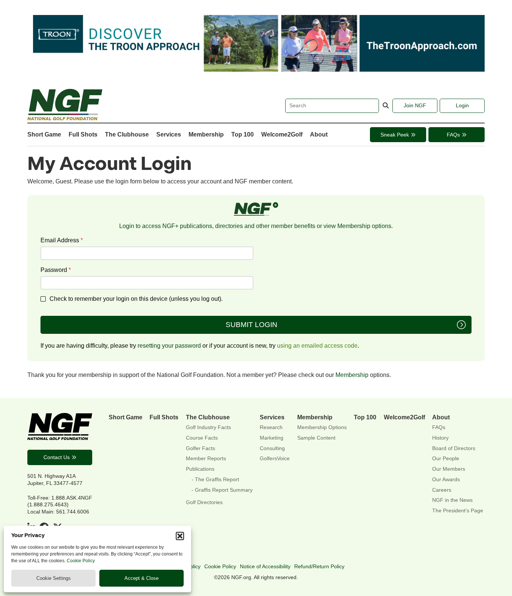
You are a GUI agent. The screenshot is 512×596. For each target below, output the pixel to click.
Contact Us (56, 457)
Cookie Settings (53, 578)
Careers (441, 490)
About (319, 134)
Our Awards (446, 479)
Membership (206, 134)
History (440, 438)
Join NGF (415, 105)
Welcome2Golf (281, 134)
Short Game (44, 134)
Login (462, 105)
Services (168, 134)
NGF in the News (452, 500)
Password (55, 269)
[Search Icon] (386, 105)
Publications (200, 469)
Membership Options (322, 427)
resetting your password (169, 345)
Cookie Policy (81, 560)
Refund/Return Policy (319, 566)
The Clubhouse (127, 134)
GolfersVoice (275, 458)
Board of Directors (453, 448)
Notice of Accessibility (265, 566)
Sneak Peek (394, 135)
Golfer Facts (200, 448)
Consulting (272, 448)
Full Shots (83, 134)
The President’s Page (457, 510)
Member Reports (206, 458)
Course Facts (202, 438)
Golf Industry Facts (208, 427)
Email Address (61, 240)
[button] (180, 536)
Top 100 (242, 134)
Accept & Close (141, 578)
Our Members (448, 469)
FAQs (453, 135)
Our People (445, 458)
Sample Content (316, 438)
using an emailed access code (317, 345)
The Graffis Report (217, 479)
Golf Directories (204, 502)
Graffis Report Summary (224, 490)
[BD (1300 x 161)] (256, 69)
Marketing (271, 438)
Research (271, 427)
